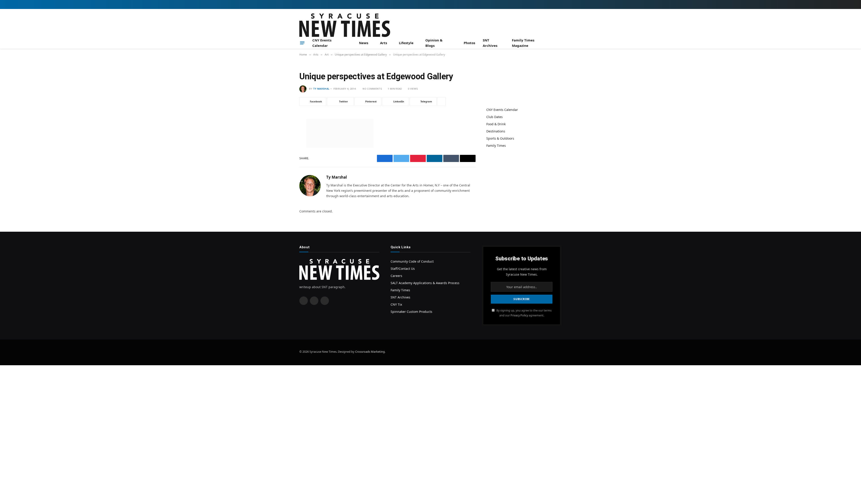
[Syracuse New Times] (344, 25)
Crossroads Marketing (370, 352)
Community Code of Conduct (412, 261)
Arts (383, 43)
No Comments (372, 88)
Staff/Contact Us (403, 268)
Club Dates (494, 117)
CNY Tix (396, 304)
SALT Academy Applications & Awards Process (425, 283)
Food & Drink (496, 124)
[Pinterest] (283, 168)
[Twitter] (283, 145)
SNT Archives (490, 43)
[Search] (560, 43)
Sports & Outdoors (500, 138)
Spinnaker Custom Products (411, 311)
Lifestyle (406, 43)
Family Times (496, 145)
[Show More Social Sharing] (441, 101)
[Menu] (302, 43)
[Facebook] (283, 133)
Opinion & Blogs (433, 43)
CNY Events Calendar (321, 43)
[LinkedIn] (283, 156)
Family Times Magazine (523, 43)
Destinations (495, 131)
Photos (469, 43)
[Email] (283, 179)
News (363, 43)
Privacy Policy (519, 315)
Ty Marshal (321, 88)
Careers (396, 276)
